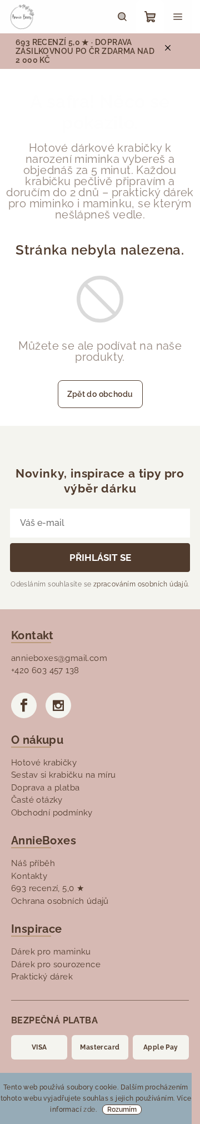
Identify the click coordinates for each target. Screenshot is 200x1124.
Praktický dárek (42, 977)
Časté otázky (37, 800)
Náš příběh (33, 863)
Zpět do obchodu (100, 394)
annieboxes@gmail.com (59, 658)
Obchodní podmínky (52, 813)
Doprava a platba (45, 788)
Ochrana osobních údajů (60, 901)
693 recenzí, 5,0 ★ (47, 888)
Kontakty (29, 876)
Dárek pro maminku (51, 952)
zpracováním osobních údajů (140, 584)
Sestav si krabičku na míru (63, 775)
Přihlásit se (100, 557)
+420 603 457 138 (45, 670)
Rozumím (122, 1109)
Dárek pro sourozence (56, 964)
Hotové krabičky (44, 763)
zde (89, 1109)
